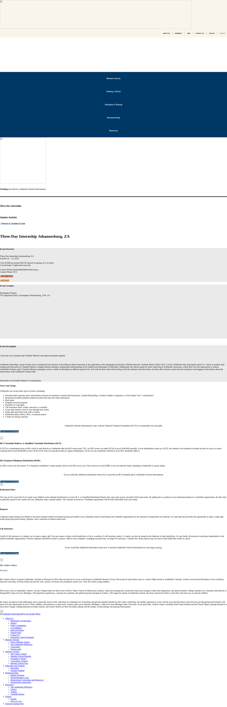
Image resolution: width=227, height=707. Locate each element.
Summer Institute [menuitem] (18, 670)
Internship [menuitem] (15, 668)
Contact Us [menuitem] (15, 635)
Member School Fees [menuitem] (19, 663)
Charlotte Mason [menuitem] (17, 694)
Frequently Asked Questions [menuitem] (22, 637)
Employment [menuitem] (16, 632)
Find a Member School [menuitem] (20, 642)
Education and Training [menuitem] (15, 666)
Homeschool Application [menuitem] (21, 682)
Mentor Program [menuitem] (17, 675)
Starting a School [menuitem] (12, 651)
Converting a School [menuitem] (19, 661)
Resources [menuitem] (9, 685)
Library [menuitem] (14, 689)
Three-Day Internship (10, 206)
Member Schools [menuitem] (12, 640)
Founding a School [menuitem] (18, 659)
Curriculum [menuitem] (15, 647)
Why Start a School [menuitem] (19, 654)
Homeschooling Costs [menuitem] (20, 677)
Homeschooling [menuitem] (11, 673)
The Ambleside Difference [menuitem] (21, 644)
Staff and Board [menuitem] (17, 630)
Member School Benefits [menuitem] (21, 656)
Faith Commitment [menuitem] (18, 625)
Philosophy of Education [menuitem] (21, 621)
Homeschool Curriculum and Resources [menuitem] (27, 680)
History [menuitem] (14, 623)
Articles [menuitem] (14, 692)
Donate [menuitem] (8, 696)
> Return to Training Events (12, 223)
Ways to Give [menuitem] (16, 701)
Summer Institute (8, 217)
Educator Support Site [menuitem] (14, 704)
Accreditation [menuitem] (16, 628)
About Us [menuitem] (9, 618)
